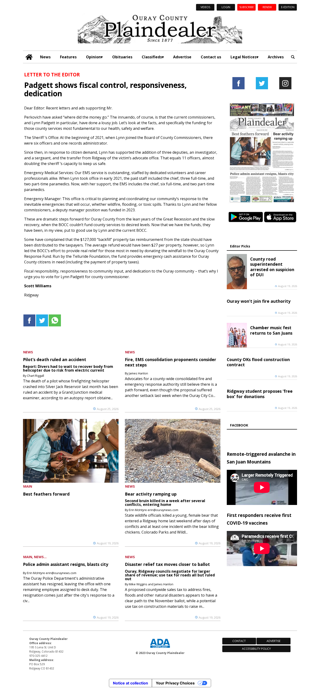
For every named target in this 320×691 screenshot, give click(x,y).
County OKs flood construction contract (258, 362)
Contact (239, 641)
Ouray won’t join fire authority (258, 301)
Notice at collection (130, 683)
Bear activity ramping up (151, 494)
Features (68, 57)
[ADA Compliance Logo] (160, 648)
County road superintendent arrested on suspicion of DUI (272, 266)
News (45, 57)
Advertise (182, 57)
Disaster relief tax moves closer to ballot (167, 564)
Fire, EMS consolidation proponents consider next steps (170, 362)
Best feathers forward (46, 494)
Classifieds (152, 57)
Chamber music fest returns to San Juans (271, 330)
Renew (267, 7)
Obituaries (122, 57)
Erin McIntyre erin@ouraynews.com (153, 510)
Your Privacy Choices (175, 683)
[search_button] (293, 56)
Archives (276, 57)
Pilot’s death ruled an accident (54, 359)
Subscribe (246, 7)
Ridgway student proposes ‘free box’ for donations (260, 393)
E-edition (287, 7)
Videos (205, 7)
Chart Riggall (35, 376)
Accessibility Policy (256, 649)
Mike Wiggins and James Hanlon (151, 584)
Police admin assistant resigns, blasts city (65, 564)
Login (226, 7)
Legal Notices (244, 57)
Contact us (211, 57)
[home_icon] (29, 57)
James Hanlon (138, 373)
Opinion (93, 57)
